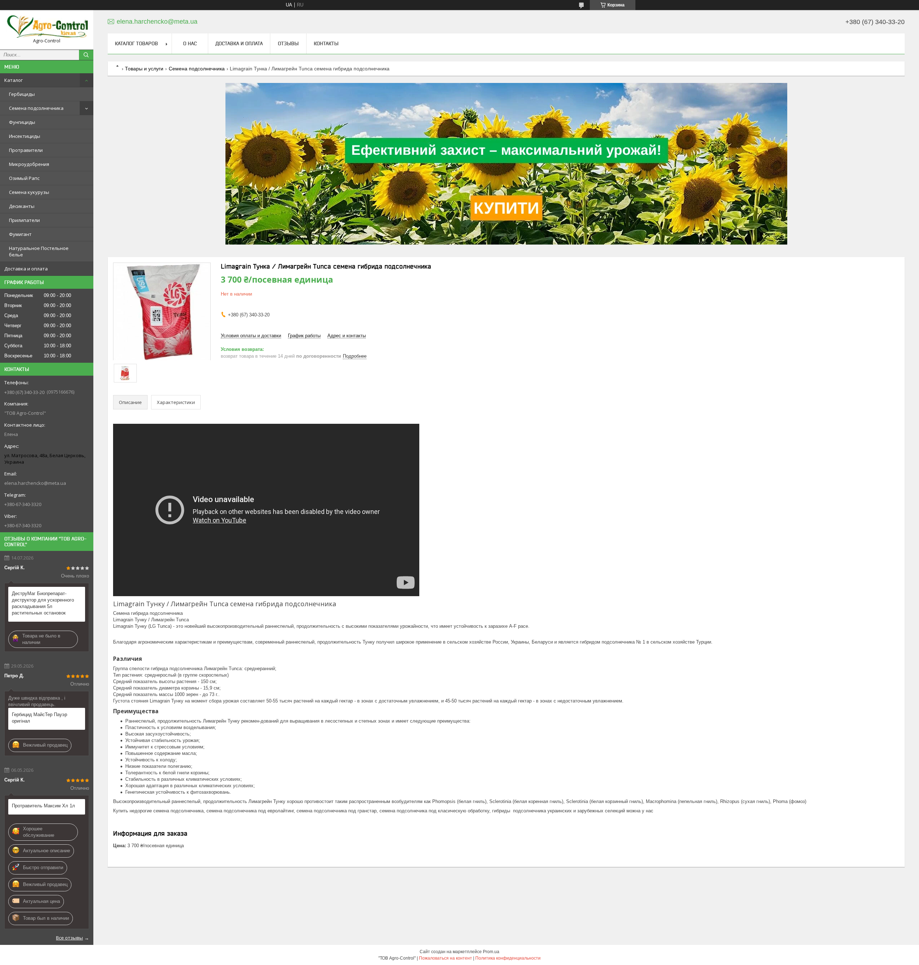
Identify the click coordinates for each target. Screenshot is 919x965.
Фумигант (20, 234)
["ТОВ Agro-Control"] (46, 26)
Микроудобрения (29, 164)
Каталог (13, 80)
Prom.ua (491, 951)
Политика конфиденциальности (508, 958)
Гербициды (22, 94)
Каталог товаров (136, 43)
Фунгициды (22, 122)
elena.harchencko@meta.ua (35, 483)
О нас (190, 43)
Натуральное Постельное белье (39, 251)
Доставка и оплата (26, 268)
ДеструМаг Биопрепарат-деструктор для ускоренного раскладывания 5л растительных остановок (43, 603)
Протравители (26, 150)
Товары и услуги (144, 68)
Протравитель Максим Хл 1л (43, 805)
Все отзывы (69, 937)
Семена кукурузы (29, 192)
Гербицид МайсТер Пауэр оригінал (39, 718)
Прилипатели (24, 220)
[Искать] (86, 55)
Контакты (326, 43)
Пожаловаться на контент (445, 958)
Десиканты (21, 206)
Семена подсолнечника (36, 108)
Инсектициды (24, 136)
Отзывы (288, 43)
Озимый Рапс (24, 178)
